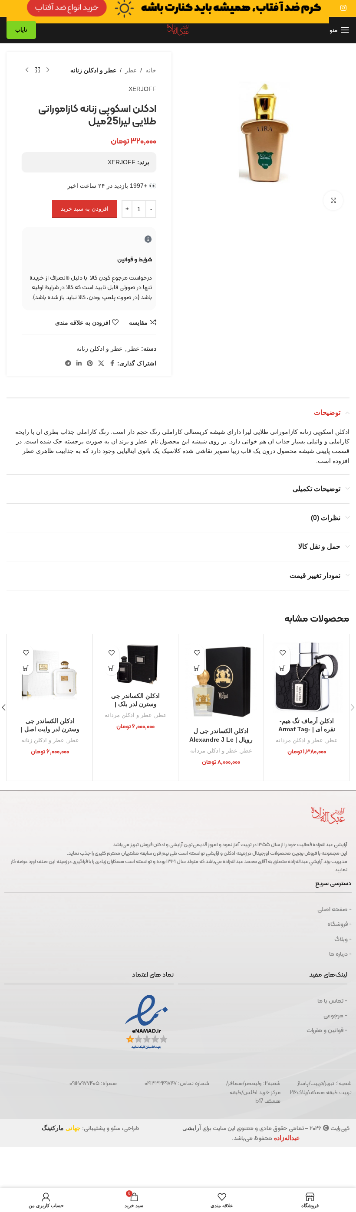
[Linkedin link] (79, 363)
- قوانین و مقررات (327, 1030)
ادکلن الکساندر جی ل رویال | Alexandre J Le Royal (221, 739)
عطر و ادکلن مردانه (299, 740)
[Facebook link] (112, 363)
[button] (282, 667)
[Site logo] (178, 29)
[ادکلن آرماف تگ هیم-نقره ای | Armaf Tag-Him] (306, 677)
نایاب (21, 29)
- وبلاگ (343, 939)
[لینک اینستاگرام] (343, 8)
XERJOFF (142, 88)
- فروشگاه (339, 924)
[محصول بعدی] (27, 70)
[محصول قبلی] (48, 70)
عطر (131, 70)
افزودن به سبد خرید (85, 208)
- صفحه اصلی (334, 909)
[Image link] (168, 7)
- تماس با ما (332, 1000)
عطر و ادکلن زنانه (93, 70)
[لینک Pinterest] (90, 363)
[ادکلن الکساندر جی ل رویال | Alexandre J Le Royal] (221, 682)
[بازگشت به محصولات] (37, 70)
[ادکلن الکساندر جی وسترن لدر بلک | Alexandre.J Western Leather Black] (135, 664)
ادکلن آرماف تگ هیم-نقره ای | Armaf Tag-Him (306, 729)
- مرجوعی (335, 1015)
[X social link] (101, 363)
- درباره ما (340, 953)
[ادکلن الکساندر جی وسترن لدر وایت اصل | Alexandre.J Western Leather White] (50, 677)
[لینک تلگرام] (68, 363)
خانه (150, 70)
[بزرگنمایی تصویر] (333, 200)
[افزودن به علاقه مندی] (282, 652)
